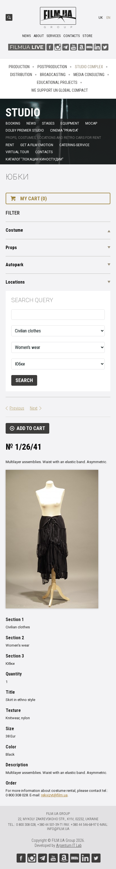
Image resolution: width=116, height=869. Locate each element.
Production (19, 67)
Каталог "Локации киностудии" (34, 159)
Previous (17, 408)
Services (53, 36)
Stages (48, 123)
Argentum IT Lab (69, 845)
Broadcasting (53, 74)
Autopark (14, 264)
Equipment (70, 123)
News (26, 36)
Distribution (21, 74)
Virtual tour (17, 152)
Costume (14, 230)
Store (87, 36)
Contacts (71, 36)
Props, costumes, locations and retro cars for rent (53, 138)
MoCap (91, 123)
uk (101, 17)
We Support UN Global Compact (59, 90)
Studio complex (89, 67)
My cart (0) (33, 198)
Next (33, 408)
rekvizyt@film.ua (54, 795)
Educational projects (57, 82)
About (39, 36)
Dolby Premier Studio (25, 130)
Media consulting (88, 74)
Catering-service (74, 145)
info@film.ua (58, 829)
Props (11, 247)
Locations (15, 282)
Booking (13, 123)
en (108, 17)
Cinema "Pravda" (64, 130)
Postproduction (52, 67)
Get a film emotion (36, 145)
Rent (10, 145)
